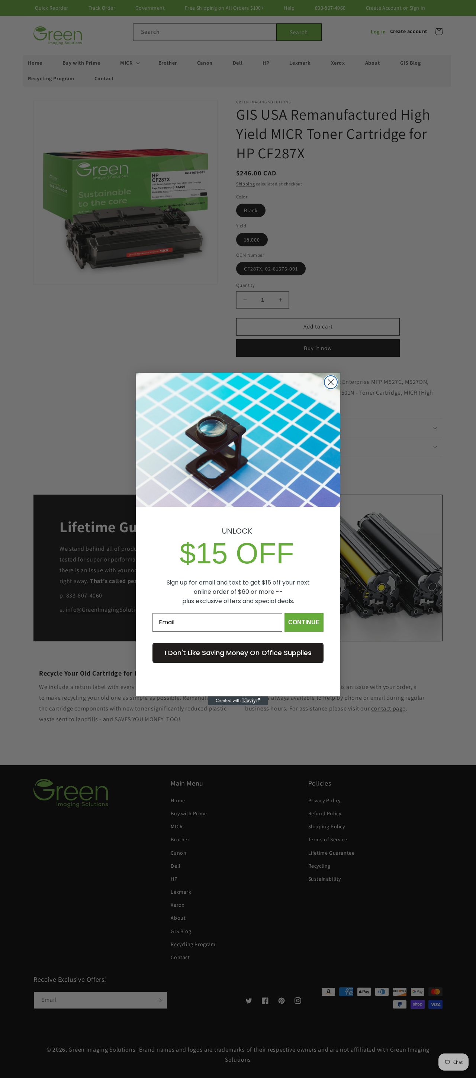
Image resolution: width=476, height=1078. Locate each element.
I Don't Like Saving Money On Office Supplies (238, 652)
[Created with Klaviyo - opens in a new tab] (238, 700)
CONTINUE (304, 622)
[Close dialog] (330, 382)
